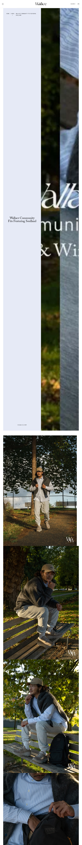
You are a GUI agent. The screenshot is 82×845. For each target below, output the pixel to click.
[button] (73, 4)
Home (7, 13)
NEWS (12, 13)
